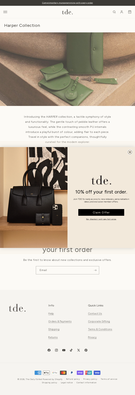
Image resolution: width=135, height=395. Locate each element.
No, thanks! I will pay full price (101, 219)
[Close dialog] (130, 152)
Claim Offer (101, 212)
